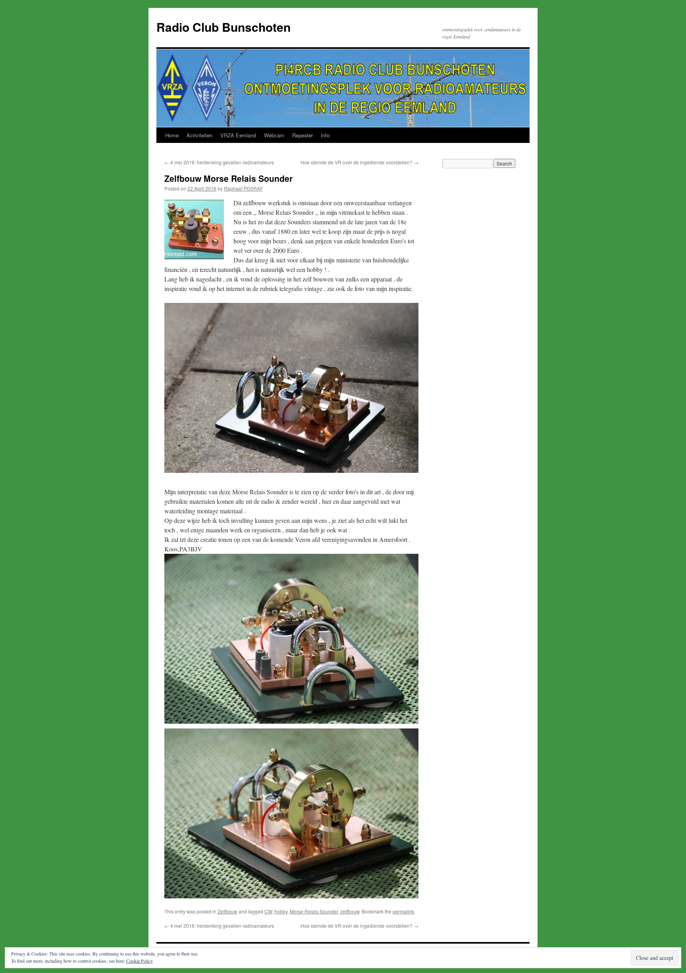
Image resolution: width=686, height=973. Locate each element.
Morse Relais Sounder (314, 911)
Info (325, 135)
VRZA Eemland (238, 135)
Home (172, 135)
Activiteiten (199, 135)
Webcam (274, 135)
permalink (403, 911)
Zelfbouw (227, 911)
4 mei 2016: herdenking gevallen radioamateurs (219, 162)
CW (268, 911)
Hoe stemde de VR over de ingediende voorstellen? (359, 162)
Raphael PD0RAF (243, 188)
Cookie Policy (139, 961)
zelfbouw (349, 911)
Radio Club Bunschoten (223, 26)
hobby (280, 911)
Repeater (302, 135)
